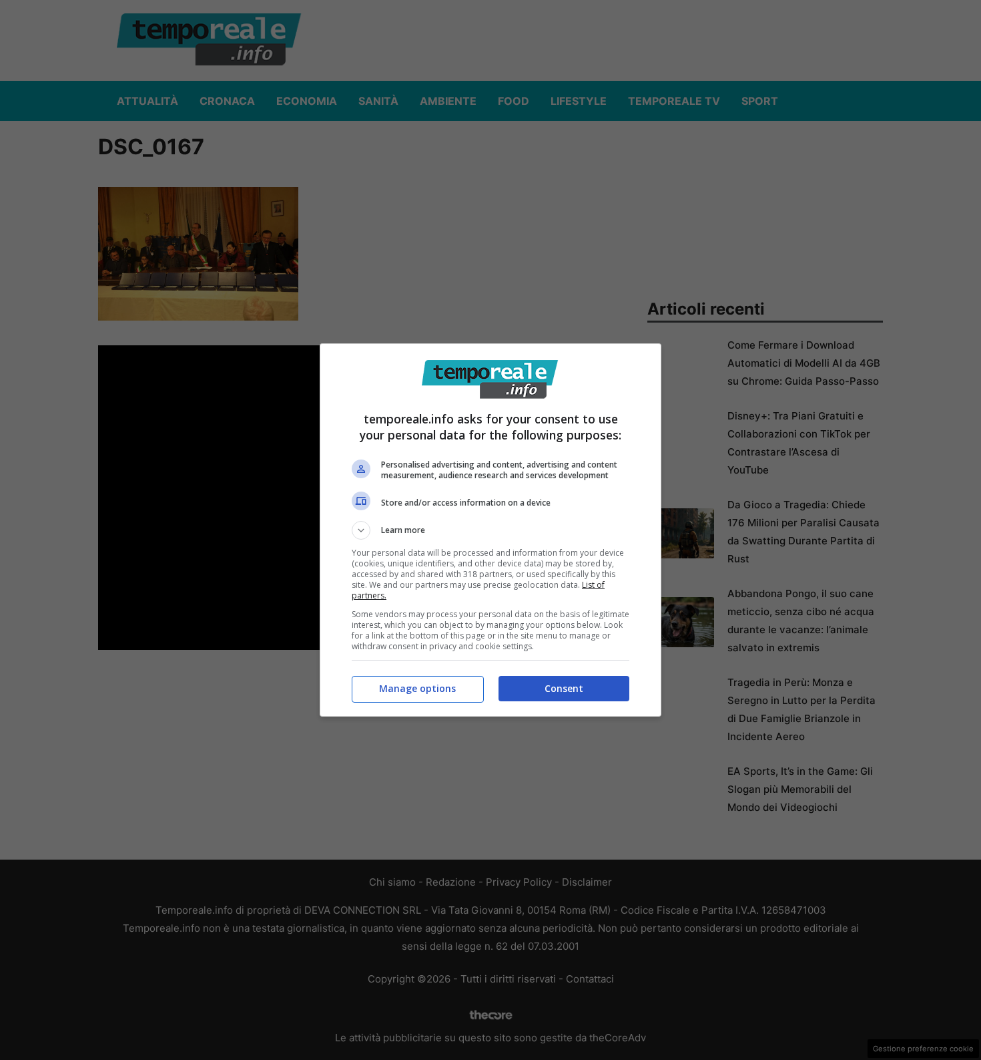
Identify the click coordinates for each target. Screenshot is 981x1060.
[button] (490, 530)
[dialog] (490, 530)
